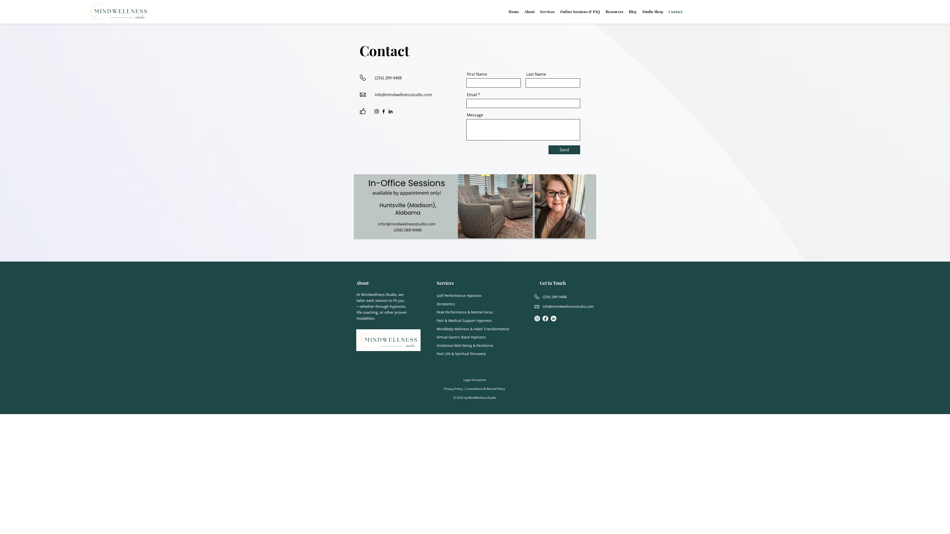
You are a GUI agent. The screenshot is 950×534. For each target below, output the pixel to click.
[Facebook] (383, 111)
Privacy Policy (453, 389)
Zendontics (446, 304)
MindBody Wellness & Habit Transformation (473, 329)
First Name (477, 74)
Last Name (536, 74)
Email (472, 95)
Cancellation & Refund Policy (486, 389)
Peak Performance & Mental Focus (465, 312)
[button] (614, 12)
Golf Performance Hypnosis (459, 295)
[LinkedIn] (390, 111)
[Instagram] (377, 111)
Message (475, 115)
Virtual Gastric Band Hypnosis (461, 337)
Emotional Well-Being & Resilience (465, 345)
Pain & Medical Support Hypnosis (464, 320)
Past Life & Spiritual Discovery (461, 353)
